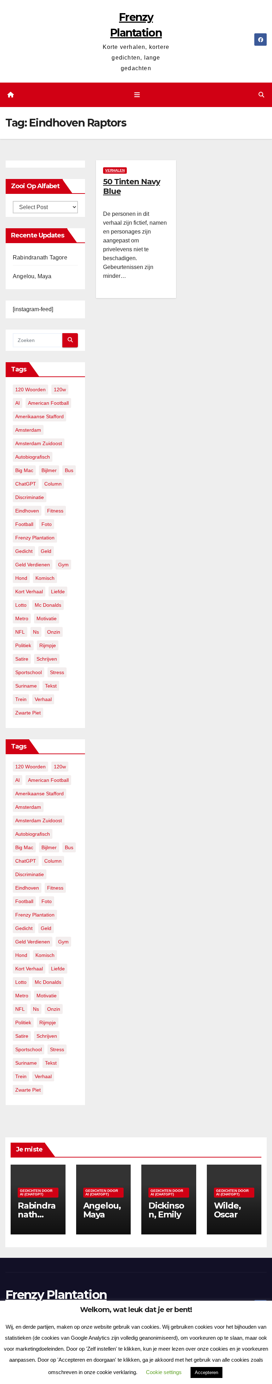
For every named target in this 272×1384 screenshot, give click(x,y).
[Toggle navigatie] (137, 95)
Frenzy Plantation (56, 1294)
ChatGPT (25, 484)
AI (17, 403)
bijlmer (49, 470)
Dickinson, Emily (166, 1210)
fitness (55, 511)
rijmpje (47, 645)
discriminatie (29, 497)
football (24, 524)
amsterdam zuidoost (38, 443)
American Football (48, 403)
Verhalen (115, 170)
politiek (23, 645)
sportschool (28, 672)
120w (60, 389)
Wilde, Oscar (227, 1210)
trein (21, 699)
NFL (20, 632)
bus (69, 470)
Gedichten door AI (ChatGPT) (36, 1192)
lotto (21, 605)
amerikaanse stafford (39, 416)
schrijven (46, 659)
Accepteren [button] (206, 1372)
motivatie (46, 618)
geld (46, 551)
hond (21, 578)
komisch (45, 578)
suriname (26, 686)
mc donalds (48, 605)
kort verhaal (29, 591)
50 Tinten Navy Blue (131, 186)
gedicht (24, 551)
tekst (51, 686)
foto (46, 524)
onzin (53, 632)
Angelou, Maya (32, 276)
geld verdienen (32, 564)
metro (21, 618)
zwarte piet (28, 713)
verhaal (43, 699)
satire (21, 659)
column (53, 484)
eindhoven (27, 511)
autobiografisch (32, 457)
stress (57, 672)
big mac (24, 470)
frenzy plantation (35, 537)
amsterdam (28, 430)
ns (36, 632)
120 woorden (30, 389)
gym (63, 564)
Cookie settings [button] (164, 1372)
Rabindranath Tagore (40, 257)
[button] (261, 95)
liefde (58, 591)
